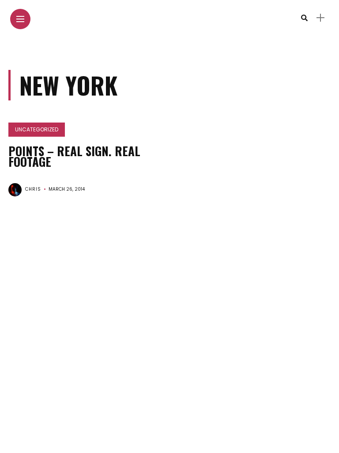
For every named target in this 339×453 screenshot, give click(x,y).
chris (33, 189)
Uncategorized (36, 129)
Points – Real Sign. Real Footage (74, 156)
